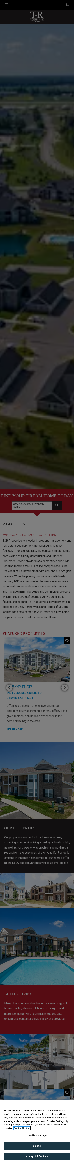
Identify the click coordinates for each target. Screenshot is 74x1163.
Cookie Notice (22, 1128)
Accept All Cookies (37, 1156)
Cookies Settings (37, 1135)
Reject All (37, 1146)
